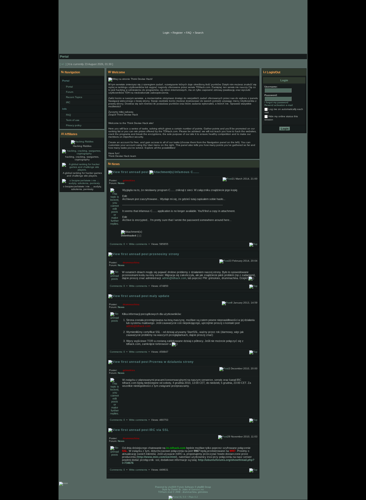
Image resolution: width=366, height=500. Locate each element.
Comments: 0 (117, 244)
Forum (69, 92)
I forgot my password (276, 102)
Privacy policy (73, 125)
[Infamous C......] (114, 223)
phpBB (183, 12)
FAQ (188, 32)
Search (198, 32)
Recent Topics (74, 97)
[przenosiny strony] (114, 278)
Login (166, 32)
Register (177, 32)
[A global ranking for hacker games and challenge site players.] (82, 167)
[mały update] (114, 320)
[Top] (253, 244)
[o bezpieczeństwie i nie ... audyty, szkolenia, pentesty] (82, 182)
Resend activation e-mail (278, 105)
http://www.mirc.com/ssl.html (156, 456)
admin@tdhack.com (174, 278)
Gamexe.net (197, 489)
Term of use (72, 120)
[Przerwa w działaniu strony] (114, 413)
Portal (64, 56)
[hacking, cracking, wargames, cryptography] (82, 152)
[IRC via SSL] (114, 454)
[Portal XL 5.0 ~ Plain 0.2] (183, 497)
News (121, 183)
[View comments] (227, 178)
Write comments (138, 244)
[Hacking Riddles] (82, 142)
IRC (68, 102)
